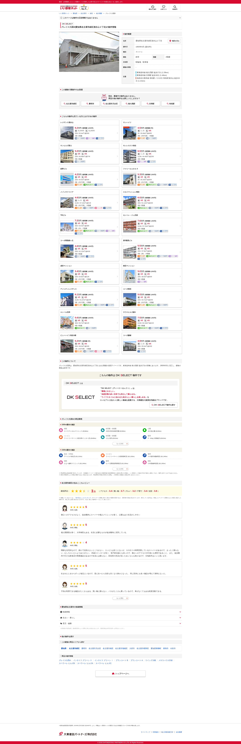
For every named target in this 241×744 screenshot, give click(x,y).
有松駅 (171, 104)
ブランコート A (137, 660)
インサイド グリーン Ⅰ (104, 660)
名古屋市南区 (108, 648)
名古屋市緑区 (71, 104)
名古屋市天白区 (111, 104)
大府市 (132, 648)
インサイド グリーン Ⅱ (82, 660)
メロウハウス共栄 (166, 660)
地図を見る (175, 41)
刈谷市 (173, 648)
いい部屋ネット (64, 13)
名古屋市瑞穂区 (121, 648)
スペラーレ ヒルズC (103, 663)
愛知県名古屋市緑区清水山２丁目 (149, 41)
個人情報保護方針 (167, 732)
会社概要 (179, 732)
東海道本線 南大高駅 (145, 72)
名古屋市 (84, 13)
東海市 (165, 648)
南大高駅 (99, 13)
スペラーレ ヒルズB (67, 663)
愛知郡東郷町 (156, 648)
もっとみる (119, 443)
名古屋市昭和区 (143, 648)
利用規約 (156, 732)
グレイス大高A (65, 660)
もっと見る (119, 598)
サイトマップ (145, 732)
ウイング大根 (150, 660)
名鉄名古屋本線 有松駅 (146, 78)
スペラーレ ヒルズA (85, 663)
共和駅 (151, 104)
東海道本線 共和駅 (144, 75)
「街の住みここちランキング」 (83, 497)
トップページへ (122, 674)
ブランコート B (122, 660)
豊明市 (91, 104)
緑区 (91, 13)
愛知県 (75, 13)
